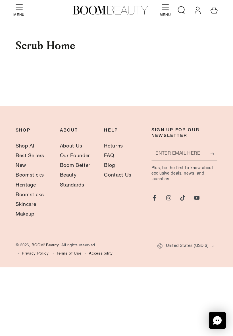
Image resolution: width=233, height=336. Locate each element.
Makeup (25, 214)
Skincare (26, 204)
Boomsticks (30, 175)
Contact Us (118, 175)
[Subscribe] (213, 154)
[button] (181, 10)
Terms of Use (68, 254)
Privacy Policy (35, 254)
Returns (113, 146)
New (21, 165)
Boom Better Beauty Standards (75, 175)
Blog (109, 165)
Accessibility (101, 254)
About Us (71, 146)
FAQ (109, 156)
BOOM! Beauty (45, 245)
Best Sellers (30, 156)
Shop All (26, 146)
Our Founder (75, 156)
